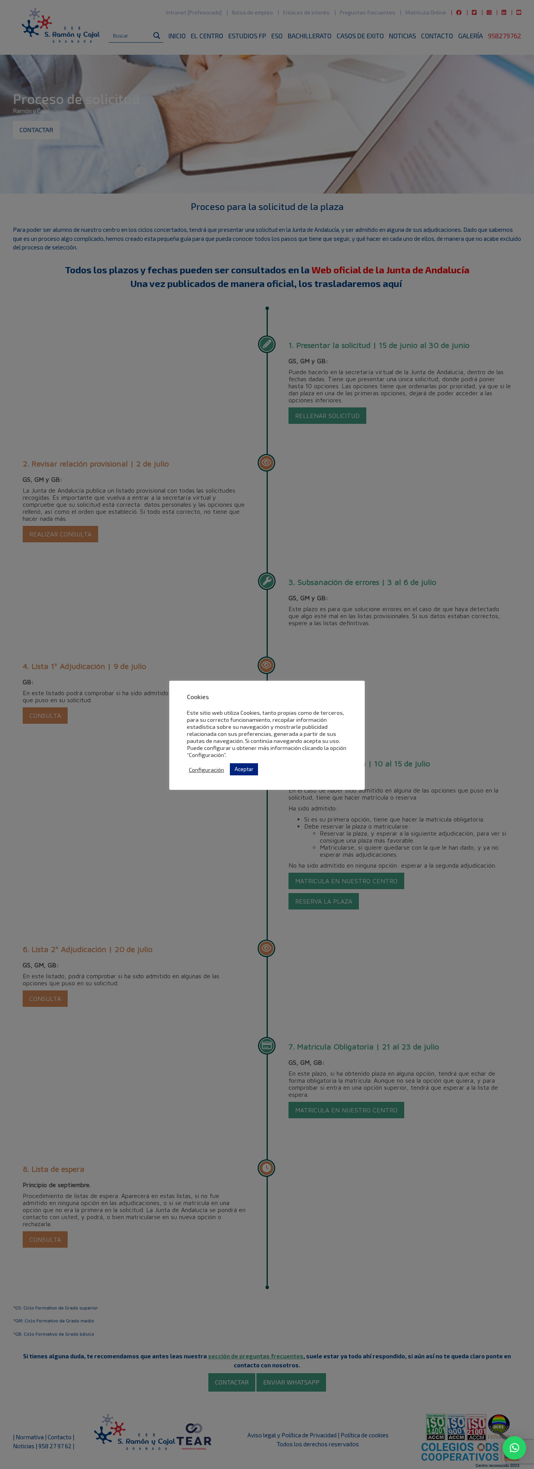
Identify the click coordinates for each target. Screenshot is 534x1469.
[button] (514, 1448)
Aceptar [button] (244, 769)
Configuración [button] (206, 769)
